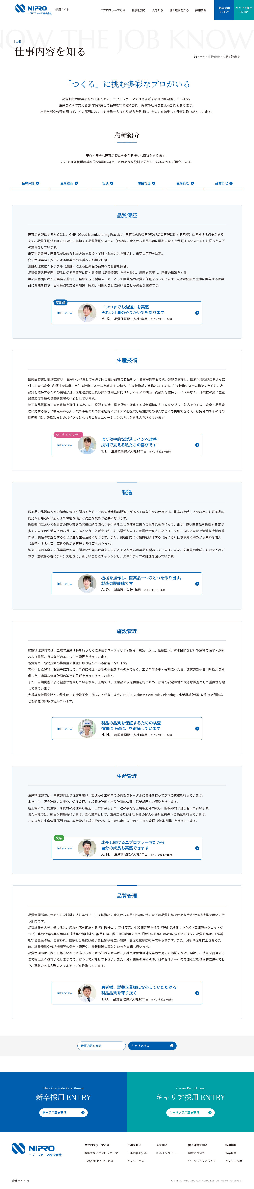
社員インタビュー (167, 1153)
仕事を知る (139, 10)
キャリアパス (135, 1161)
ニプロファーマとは (112, 10)
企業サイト (19, 1181)
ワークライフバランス (202, 1161)
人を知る (157, 10)
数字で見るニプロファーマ (101, 1153)
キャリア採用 (233, 1161)
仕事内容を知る (137, 1153)
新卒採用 (231, 1153)
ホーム (201, 56)
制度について (196, 1153)
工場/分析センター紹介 (99, 1161)
